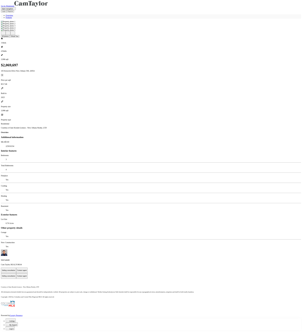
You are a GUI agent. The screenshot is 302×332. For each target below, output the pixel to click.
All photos (5, 36)
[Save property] (8, 33)
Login (4, 11)
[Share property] (12, 33)
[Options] (3, 33)
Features (9, 18)
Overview (9, 15)
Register (10, 11)
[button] (151, 22)
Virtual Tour (14, 36)
